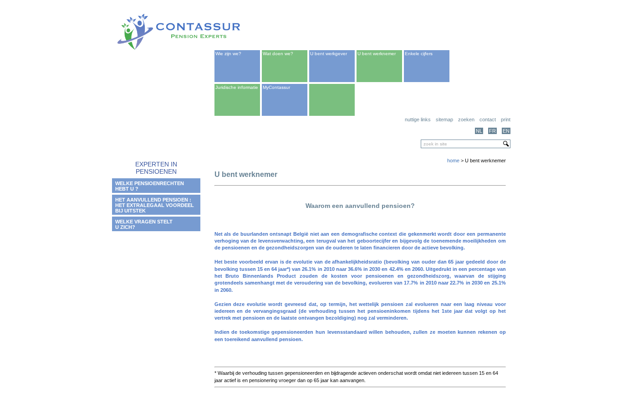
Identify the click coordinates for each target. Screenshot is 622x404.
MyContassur (276, 87)
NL (479, 131)
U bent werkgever (328, 53)
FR (492, 131)
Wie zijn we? (228, 53)
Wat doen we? (278, 53)
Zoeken (466, 119)
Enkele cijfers (419, 53)
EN (506, 131)
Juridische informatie (236, 87)
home (453, 160)
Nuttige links (418, 119)
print (505, 119)
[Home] (179, 48)
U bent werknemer (376, 53)
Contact (487, 119)
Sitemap (444, 119)
